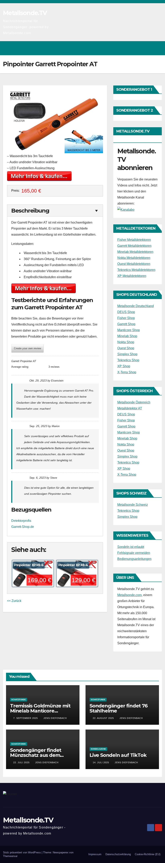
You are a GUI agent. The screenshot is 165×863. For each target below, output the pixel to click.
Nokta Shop (125, 342)
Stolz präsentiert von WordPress (22, 852)
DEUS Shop (126, 312)
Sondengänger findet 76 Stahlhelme (118, 708)
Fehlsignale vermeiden (133, 553)
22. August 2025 (104, 718)
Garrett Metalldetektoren (134, 245)
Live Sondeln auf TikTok (118, 755)
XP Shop (123, 366)
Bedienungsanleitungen (134, 559)
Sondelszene (98, 749)
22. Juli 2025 (21, 762)
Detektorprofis (21, 520)
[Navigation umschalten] (158, 48)
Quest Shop (125, 348)
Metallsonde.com (129, 595)
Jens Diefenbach (55, 718)
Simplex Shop (127, 354)
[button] (141, 48)
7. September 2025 (26, 718)
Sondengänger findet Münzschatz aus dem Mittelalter (35, 755)
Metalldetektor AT (129, 408)
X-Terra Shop (126, 372)
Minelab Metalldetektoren (135, 251)
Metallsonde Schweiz (132, 504)
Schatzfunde (18, 699)
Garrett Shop (126, 324)
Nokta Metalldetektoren (133, 258)
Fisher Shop (126, 318)
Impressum (94, 854)
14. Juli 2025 (101, 762)
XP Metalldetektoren (131, 276)
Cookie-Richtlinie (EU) (147, 854)
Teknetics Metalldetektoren (136, 270)
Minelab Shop (127, 336)
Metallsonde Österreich (133, 402)
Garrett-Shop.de (22, 526)
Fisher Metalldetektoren (134, 239)
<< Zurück (14, 600)
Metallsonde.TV (25, 13)
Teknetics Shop (128, 360)
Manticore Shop (128, 330)
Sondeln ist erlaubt (130, 547)
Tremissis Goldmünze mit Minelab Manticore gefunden (40, 711)
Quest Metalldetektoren (133, 264)
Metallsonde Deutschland (135, 306)
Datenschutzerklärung (118, 854)
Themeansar (10, 856)
